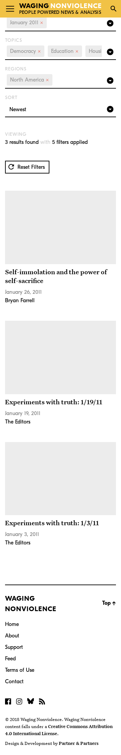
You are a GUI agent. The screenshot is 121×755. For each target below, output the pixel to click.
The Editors (17, 422)
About (12, 636)
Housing (101, 51)
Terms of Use (19, 670)
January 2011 (26, 23)
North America (29, 80)
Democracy (25, 51)
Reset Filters (30, 167)
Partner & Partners (78, 743)
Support (14, 647)
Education (65, 51)
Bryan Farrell (20, 300)
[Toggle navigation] (10, 8)
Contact (14, 682)
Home (12, 624)
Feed (10, 659)
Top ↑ (109, 603)
